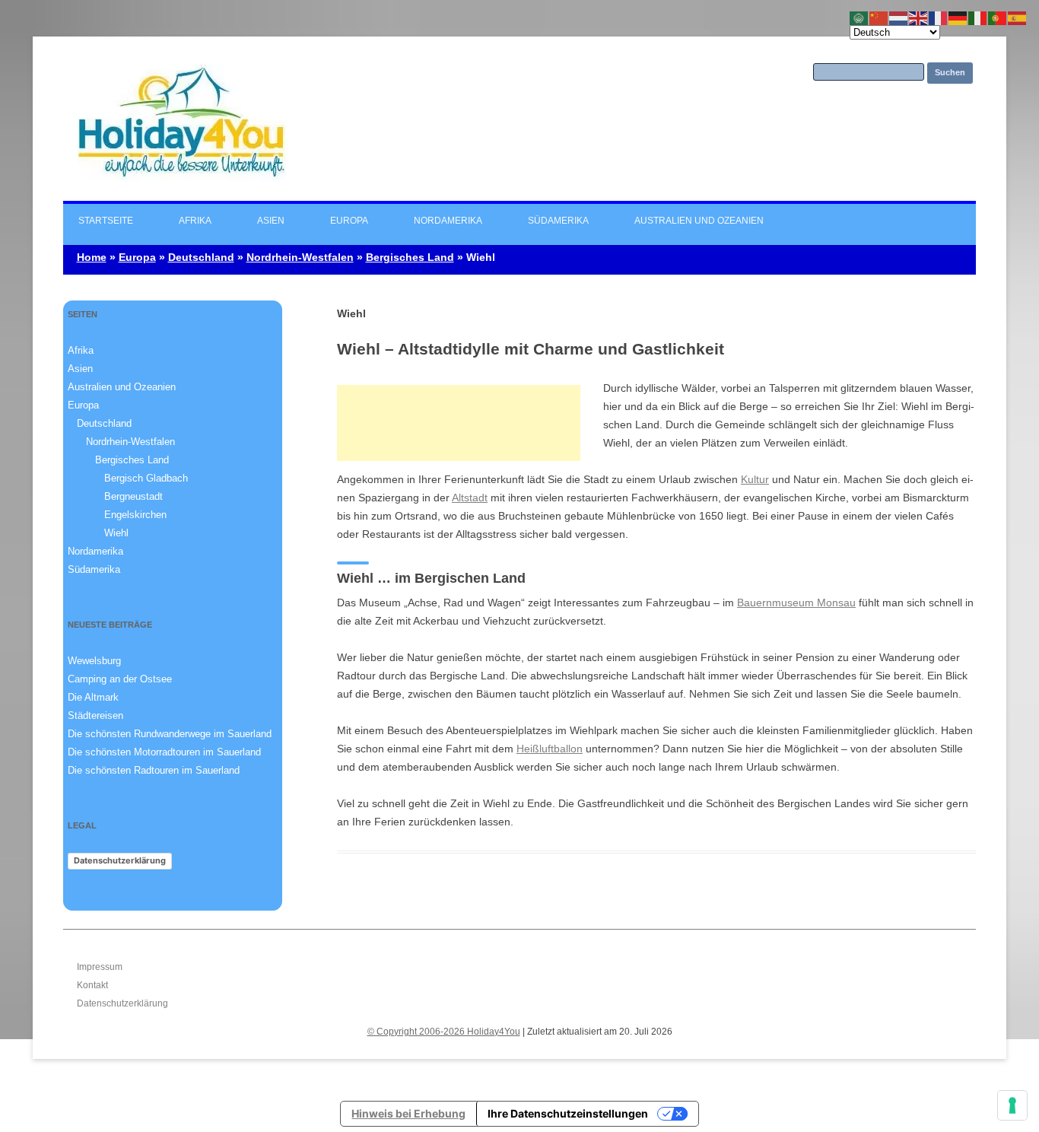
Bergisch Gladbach (146, 478)
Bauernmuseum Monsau (796, 602)
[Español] (1018, 17)
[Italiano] (978, 17)
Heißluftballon (549, 748)
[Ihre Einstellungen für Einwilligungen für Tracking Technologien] (1012, 1105)
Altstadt (470, 497)
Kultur (755, 479)
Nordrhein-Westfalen (300, 257)
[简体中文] (879, 17)
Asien (270, 220)
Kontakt (92, 985)
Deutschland (201, 257)
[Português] (998, 17)
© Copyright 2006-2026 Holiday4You (443, 1031)
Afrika (195, 220)
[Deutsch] (958, 17)
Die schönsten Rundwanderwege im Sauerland (170, 733)
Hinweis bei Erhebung (408, 1113)
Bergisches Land (410, 257)
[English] (919, 17)
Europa (349, 220)
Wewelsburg (94, 660)
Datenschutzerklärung (120, 860)
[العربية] (859, 17)
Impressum (99, 967)
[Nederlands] (899, 17)
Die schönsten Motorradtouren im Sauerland (164, 752)
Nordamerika (448, 220)
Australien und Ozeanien (699, 220)
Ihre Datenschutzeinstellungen (568, 1113)
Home (91, 257)
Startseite (105, 220)
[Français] (938, 17)
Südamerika (558, 220)
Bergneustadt (133, 496)
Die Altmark (93, 697)
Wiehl (116, 533)
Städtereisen (95, 715)
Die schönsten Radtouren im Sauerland (154, 770)
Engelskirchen (135, 514)
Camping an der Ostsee (120, 679)
